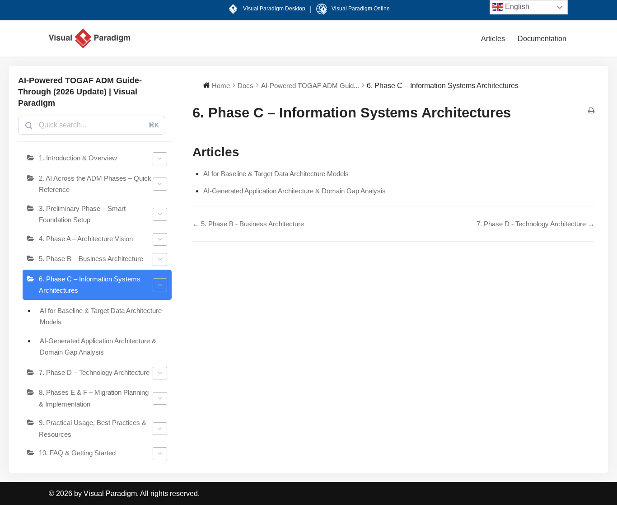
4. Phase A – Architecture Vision (86, 239)
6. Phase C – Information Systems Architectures (89, 285)
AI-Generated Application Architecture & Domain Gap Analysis (98, 346)
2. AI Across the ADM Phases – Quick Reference (95, 184)
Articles (493, 38)
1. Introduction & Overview (78, 158)
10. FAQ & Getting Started (77, 453)
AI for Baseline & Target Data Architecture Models (101, 316)
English (516, 6)
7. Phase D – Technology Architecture (94, 372)
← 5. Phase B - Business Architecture (248, 224)
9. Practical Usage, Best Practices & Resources (92, 428)
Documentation (542, 38)
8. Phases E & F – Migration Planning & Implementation (94, 398)
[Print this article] (591, 111)
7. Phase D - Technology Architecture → (535, 224)
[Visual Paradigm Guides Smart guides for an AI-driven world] (89, 38)
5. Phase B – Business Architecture (91, 258)
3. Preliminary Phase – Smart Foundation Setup (82, 214)
